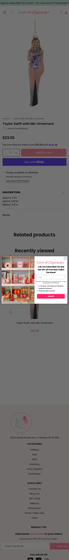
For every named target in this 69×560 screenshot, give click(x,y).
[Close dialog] (65, 258)
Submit (51, 296)
